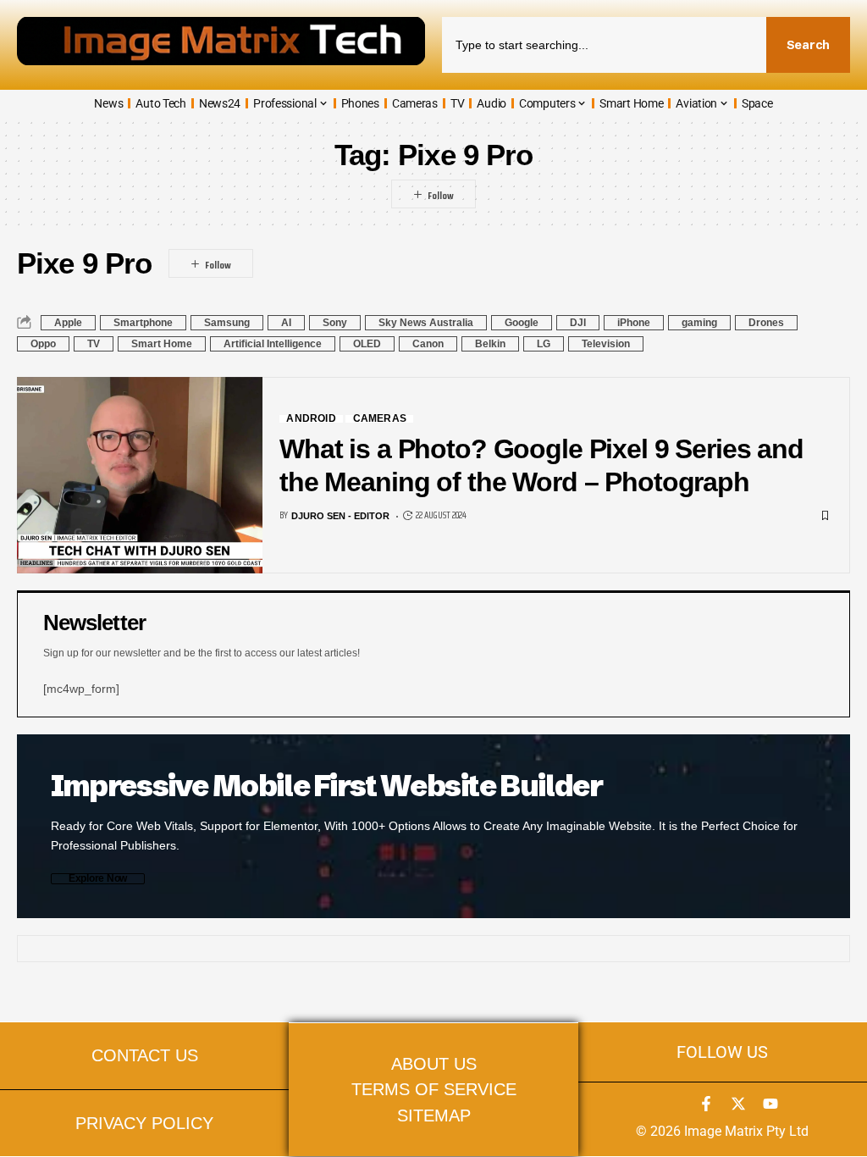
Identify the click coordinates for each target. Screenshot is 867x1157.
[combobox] (604, 45)
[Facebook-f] (706, 1103)
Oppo (43, 344)
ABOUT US (434, 1063)
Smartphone (143, 323)
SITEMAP (434, 1115)
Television (606, 344)
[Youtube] (770, 1103)
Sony (335, 323)
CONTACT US (144, 1055)
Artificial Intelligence (273, 344)
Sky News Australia (425, 323)
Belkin (490, 344)
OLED (367, 344)
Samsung (227, 323)
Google (521, 323)
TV (93, 344)
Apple (68, 323)
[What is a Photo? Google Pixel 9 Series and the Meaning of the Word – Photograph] (139, 475)
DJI (578, 323)
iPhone (633, 323)
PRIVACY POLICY (144, 1122)
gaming (699, 323)
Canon (428, 344)
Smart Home (161, 344)
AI (286, 323)
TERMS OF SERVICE (433, 1089)
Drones (766, 323)
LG (543, 344)
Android (310, 418)
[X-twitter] (738, 1103)
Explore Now (98, 878)
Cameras (379, 418)
